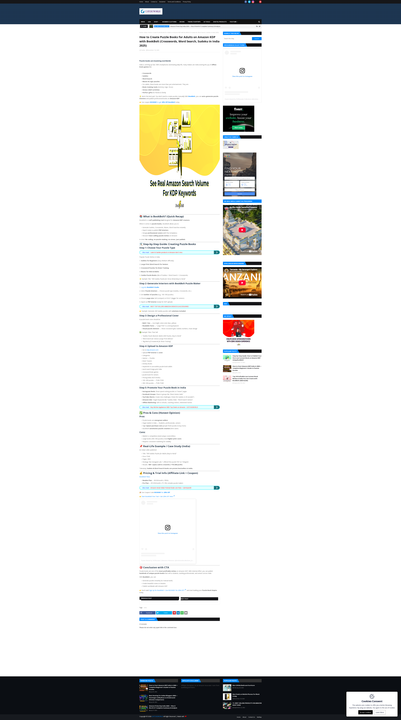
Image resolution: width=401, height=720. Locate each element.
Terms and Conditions (174, 2)
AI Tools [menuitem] (207, 22)
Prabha (143, 50)
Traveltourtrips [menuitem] (194, 22)
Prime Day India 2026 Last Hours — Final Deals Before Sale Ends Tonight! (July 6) (195, 26)
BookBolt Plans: (144, 477)
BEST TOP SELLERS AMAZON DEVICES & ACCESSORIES (169, 306)
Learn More (380, 712)
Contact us (154, 2)
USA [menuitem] (149, 22)
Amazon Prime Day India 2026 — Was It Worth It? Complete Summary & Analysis (163, 707)
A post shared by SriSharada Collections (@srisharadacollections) (246, 99)
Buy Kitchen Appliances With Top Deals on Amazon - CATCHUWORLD (174, 407)
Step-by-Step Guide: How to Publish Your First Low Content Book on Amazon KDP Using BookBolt (247, 358)
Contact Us (251, 717)
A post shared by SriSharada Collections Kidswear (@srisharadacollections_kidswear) (169, 560)
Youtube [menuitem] (233, 22)
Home (141, 2)
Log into (150, 287)
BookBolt (191, 96)
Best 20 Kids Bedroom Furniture (244, 685)
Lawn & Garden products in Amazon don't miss (166, 252)
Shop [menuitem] (156, 22)
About (147, 2)
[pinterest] (260, 1)
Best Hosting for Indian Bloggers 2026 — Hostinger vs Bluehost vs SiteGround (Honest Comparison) (163, 698)
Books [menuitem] (182, 22)
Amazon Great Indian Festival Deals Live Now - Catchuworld (170, 488)
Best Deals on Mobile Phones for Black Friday (246, 695)
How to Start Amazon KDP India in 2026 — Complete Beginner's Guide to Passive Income (247, 368)
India (145, 32)
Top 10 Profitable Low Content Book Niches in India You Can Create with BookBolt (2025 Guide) (245, 378)
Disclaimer (162, 2)
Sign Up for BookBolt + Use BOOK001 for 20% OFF (166, 590)
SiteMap (259, 717)
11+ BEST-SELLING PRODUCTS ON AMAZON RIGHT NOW (247, 704)
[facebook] (245, 1)
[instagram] (253, 1)
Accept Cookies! (365, 712)
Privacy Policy (187, 2)
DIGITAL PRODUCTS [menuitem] (220, 22)
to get (162, 102)
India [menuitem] (143, 22)
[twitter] (249, 1)
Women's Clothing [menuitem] (169, 22)
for (162, 492)
